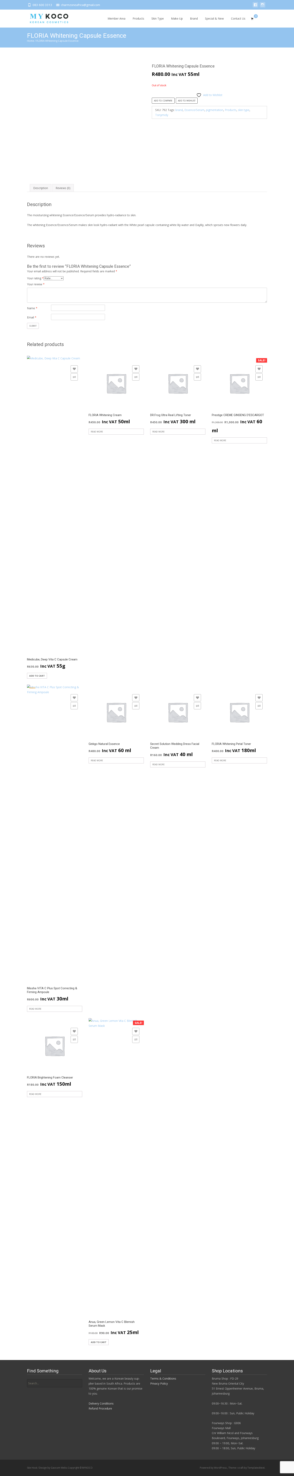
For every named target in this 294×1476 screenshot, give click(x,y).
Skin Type (157, 18)
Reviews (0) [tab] (63, 188)
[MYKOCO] (46, 18)
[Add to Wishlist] (74, 369)
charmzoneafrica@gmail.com (80, 5)
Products (138, 18)
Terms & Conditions (163, 1378)
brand (179, 110)
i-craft (240, 1467)
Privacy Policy (159, 1383)
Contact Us (238, 18)
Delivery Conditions (101, 1403)
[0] (252, 18)
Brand (194, 18)
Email (31, 317)
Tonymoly (161, 115)
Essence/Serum (194, 110)
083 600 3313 (42, 5)
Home (30, 41)
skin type (243, 110)
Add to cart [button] (37, 675)
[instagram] (262, 7)
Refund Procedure (100, 1408)
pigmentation (214, 110)
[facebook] (255, 7)
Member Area (116, 18)
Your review (36, 284)
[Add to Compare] (74, 377)
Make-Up (177, 18)
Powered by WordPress (213, 1467)
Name (32, 308)
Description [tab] (40, 188)
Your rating (35, 278)
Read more (97, 431)
